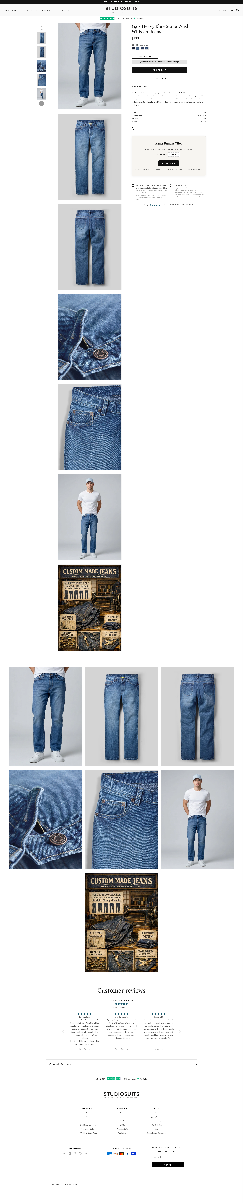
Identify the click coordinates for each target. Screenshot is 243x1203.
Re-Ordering (157, 1125)
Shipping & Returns (156, 1117)
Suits (122, 1113)
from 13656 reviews (121, 1007)
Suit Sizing (157, 1121)
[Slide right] (41, 103)
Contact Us (156, 1113)
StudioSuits (124, 1198)
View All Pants (168, 163)
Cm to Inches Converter (156, 1133)
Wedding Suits (122, 1129)
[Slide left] (41, 27)
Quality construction (88, 1125)
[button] (232, 10)
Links (157, 1129)
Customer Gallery (88, 1129)
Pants (122, 1121)
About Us (88, 1121)
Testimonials (88, 1113)
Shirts (122, 1125)
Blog (88, 1117)
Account (222, 10)
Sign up (168, 1164)
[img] (121, 1004)
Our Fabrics (122, 1133)
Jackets (122, 1117)
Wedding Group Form (88, 1133)
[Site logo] (121, 1095)
